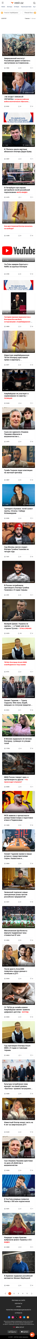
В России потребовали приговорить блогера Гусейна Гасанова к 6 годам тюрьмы (16, 588)
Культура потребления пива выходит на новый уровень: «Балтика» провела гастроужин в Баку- (18, 1086)
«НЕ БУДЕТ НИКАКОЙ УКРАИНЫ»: (16, 99)
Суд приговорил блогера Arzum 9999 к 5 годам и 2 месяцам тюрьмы (17, 1048)
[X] (16, 1317)
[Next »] (31, 1294)
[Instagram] (13, 1317)
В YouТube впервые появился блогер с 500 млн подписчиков (17, 1200)
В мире (16, 7)
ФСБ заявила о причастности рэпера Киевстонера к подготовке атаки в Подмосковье (18, 818)
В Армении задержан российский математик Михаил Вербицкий (18, 1277)
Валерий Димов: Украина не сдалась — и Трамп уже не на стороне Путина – (17, 626)
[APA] (18, 1327)
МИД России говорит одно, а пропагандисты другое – (16, 779)
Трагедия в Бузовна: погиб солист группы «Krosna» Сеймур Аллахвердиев (18, 511)
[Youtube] (20, 1317)
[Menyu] (2, 3)
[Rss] (28, 1317)
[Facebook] (9, 1317)
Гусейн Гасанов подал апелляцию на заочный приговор (18, 472)
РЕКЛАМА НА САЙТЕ (18, 1300)
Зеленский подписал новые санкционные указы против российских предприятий (16, 894)
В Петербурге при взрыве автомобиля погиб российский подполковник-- (17, 190)
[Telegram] (24, 1317)
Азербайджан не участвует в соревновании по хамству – (16, 396)
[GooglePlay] (12, 1331)
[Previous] (2, 13)
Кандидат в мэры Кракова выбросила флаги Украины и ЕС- (18, 1240)
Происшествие (26, 7)
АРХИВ (18, 1306)
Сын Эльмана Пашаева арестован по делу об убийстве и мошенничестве (18, 1163)
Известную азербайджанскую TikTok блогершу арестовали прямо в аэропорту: (16, 357)
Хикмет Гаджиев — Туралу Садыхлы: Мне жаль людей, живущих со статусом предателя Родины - (18, 703)
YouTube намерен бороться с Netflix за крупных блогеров (16, 266)
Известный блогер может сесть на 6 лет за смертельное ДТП (18, 1124)
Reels (3, 7)
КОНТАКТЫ (18, 1303)
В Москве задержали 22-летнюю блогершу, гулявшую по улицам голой (18, 741)
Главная (27, 18)
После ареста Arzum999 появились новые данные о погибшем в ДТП (15, 971)
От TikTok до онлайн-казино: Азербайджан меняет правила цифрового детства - (17, 1010)
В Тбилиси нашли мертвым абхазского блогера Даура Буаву (18, 151)
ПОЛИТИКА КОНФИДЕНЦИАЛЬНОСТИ (18, 1310)
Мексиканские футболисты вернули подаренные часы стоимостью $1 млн (15, 933)
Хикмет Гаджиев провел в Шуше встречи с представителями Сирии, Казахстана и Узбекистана (18, 856)
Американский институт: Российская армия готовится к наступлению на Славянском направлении (17, 61)
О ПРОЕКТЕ (18, 1313)
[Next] (35, 13)
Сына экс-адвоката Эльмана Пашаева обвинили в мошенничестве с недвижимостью (16, 434)
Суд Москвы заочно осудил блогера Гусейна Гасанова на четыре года (16, 549)
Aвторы (9, 7)
